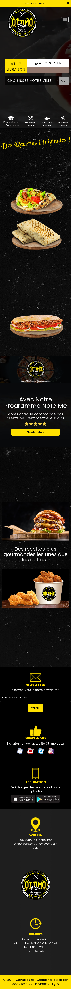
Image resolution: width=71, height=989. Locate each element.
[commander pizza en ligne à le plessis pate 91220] (35, 885)
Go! (64, 80)
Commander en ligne (43, 984)
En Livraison (15, 66)
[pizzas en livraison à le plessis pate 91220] (63, 117)
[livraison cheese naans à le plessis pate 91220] (35, 199)
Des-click (18, 984)
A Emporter (50, 63)
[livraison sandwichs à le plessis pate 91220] (35, 321)
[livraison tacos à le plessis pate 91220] (35, 234)
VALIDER (35, 708)
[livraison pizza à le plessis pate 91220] (22, 11)
